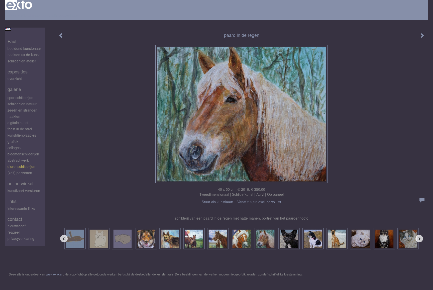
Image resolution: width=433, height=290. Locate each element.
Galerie (14, 89)
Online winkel (20, 183)
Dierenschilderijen (21, 166)
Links (12, 201)
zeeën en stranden (22, 110)
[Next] (419, 238)
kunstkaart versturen (24, 190)
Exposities (18, 71)
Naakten (14, 116)
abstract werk (18, 160)
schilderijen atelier (22, 60)
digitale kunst (18, 122)
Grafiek (13, 141)
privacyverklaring (21, 238)
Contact (15, 219)
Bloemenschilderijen (23, 153)
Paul (12, 41)
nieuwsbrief (17, 225)
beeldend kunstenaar (24, 48)
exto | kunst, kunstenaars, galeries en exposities (19, 5)
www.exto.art (54, 274)
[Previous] (64, 238)
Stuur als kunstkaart (238, 201)
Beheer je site (16, 15)
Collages (14, 147)
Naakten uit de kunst (24, 54)
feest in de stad (20, 128)
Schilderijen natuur (22, 103)
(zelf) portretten (20, 172)
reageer (14, 232)
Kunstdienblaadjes (22, 135)
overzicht (15, 78)
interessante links (21, 208)
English (8, 29)
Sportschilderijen (20, 97)
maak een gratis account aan (55, 15)
